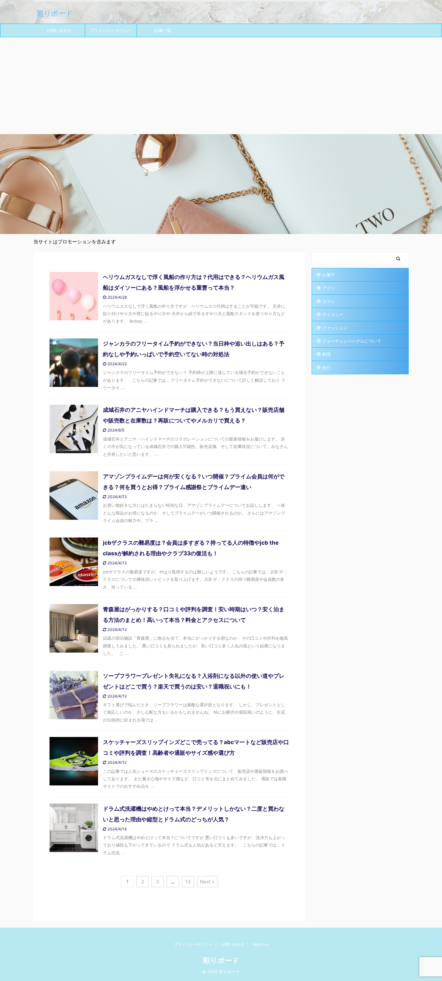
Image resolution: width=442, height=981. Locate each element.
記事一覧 (162, 30)
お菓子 (328, 274)
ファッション (335, 327)
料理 (326, 354)
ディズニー (332, 314)
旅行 (326, 367)
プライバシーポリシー (111, 30)
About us (261, 944)
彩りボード (55, 13)
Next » (207, 882)
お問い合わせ (59, 30)
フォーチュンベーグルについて (351, 341)
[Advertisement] (221, 85)
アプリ (328, 288)
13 (188, 882)
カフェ (328, 301)
